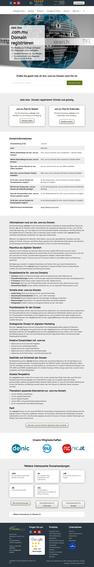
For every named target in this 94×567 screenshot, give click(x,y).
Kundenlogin (79, 3)
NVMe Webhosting (55, 533)
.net (12, 399)
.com (12, 396)
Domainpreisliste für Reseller (73, 504)
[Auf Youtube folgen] (14, 3)
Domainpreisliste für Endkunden (47, 504)
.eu (12, 403)
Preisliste (52, 557)
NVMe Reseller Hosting (56, 540)
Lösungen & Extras (53, 11)
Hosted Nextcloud (54, 547)
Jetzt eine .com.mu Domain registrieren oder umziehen (47, 425)
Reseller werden (67, 121)
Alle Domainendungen (21, 503)
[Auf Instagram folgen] (18, 3)
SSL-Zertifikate (53, 554)
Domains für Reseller (55, 552)
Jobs (70, 538)
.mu (12, 394)
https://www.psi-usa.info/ (50, 207)
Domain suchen (74, 83)
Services (66, 11)
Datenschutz (58, 561)
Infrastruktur (73, 536)
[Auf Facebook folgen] (10, 3)
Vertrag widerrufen (73, 561)
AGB (65, 561)
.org (12, 401)
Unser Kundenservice (75, 533)
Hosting (31, 11)
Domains (40, 11)
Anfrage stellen (27, 121)
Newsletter (72, 540)
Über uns (76, 11)
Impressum (49, 561)
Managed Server (19, 11)
